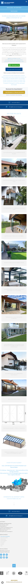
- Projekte (2, 543)
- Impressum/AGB (3, 537)
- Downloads (2, 541)
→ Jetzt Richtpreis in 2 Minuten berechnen (14, 92)
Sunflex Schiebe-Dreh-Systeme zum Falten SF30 (14, 81)
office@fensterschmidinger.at (6, 531)
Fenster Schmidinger (7, 2)
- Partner (2, 544)
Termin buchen (14, 11)
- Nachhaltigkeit (3, 540)
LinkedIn (7, 555)
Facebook (1, 555)
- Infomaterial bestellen (5, 536)
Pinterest (4, 557)
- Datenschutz (3, 539)
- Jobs (1, 545)
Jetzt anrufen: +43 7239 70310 (14, 7)
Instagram (7, 557)
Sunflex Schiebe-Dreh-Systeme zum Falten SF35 (14, 80)
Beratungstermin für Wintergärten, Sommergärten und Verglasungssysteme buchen (14, 60)
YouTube (1, 557)
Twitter (4, 555)
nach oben (14, 565)
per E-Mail (18, 473)
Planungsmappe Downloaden (14, 69)
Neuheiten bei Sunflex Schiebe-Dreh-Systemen (14, 75)
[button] (14, 582)
